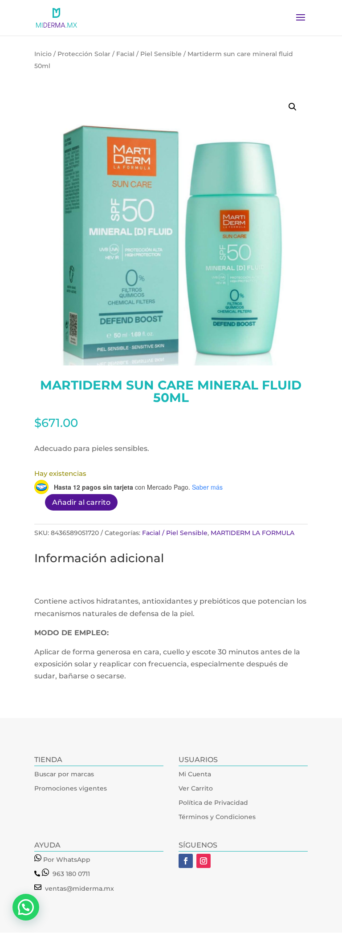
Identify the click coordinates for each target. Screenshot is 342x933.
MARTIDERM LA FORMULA (252, 533)
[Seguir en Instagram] (203, 861)
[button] (293, 107)
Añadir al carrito (81, 502)
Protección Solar (83, 54)
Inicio (43, 54)
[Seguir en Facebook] (186, 861)
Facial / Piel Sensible (149, 54)
